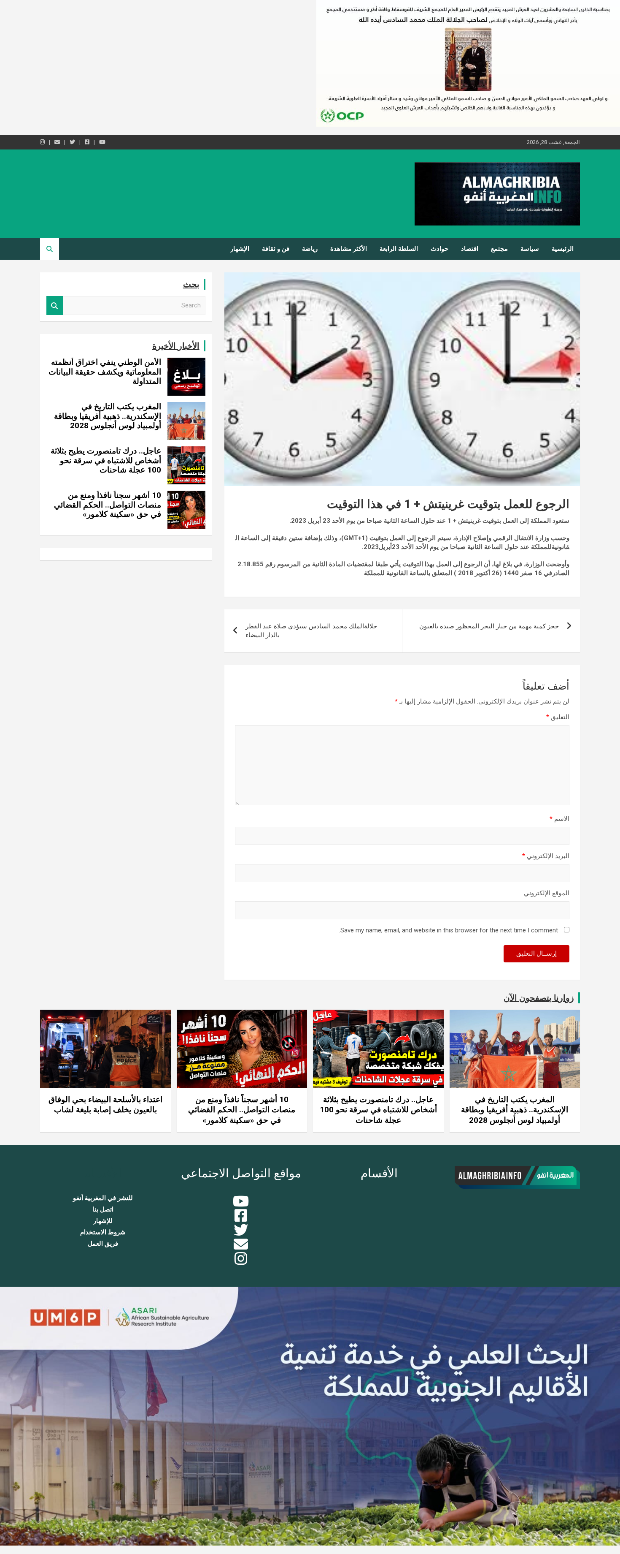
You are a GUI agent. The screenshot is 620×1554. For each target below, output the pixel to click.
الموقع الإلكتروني (546, 893)
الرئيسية (563, 249)
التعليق (557, 717)
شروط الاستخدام (103, 1232)
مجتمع (499, 249)
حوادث (439, 249)
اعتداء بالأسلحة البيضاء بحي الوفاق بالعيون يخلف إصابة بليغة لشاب (105, 1105)
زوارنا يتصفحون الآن (539, 998)
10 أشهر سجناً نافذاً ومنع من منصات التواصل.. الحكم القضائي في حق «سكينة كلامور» (107, 504)
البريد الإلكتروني (545, 856)
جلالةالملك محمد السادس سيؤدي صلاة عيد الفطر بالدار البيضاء (311, 630)
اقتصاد (469, 249)
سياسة (529, 249)
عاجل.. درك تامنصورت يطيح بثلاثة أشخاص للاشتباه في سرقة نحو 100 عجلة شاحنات (106, 460)
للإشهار (103, 1221)
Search (54, 305)
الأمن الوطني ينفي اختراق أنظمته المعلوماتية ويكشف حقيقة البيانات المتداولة (105, 371)
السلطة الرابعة (399, 249)
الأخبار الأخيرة (175, 346)
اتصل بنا (102, 1209)
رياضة (310, 249)
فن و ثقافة (275, 249)
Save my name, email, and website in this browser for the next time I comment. (448, 930)
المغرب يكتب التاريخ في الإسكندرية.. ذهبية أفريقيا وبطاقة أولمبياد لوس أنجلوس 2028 (107, 416)
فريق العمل (103, 1243)
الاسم (559, 819)
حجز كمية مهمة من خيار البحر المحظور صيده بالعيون (489, 626)
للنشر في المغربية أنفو (103, 1198)
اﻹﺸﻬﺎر (239, 249)
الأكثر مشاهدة (348, 249)
